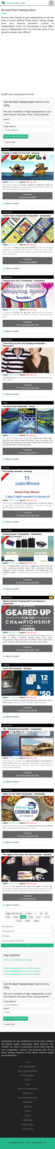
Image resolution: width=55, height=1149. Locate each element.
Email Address (9, 126)
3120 (18, 920)
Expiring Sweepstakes (27, 1071)
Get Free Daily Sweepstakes (15, 136)
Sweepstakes (7, 212)
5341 (27, 920)
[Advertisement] (27, 63)
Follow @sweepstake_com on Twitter (22, 971)
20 (46, 913)
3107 (38, 917)
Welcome (27, 1106)
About (27, 1111)
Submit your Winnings (27, 1097)
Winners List (27, 1093)
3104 (15, 917)
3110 (47, 917)
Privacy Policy (27, 1124)
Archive (27, 1079)
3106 (30, 917)
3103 (8, 917)
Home (27, 1062)
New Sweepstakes (27, 1066)
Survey (5, 403)
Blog (28, 1084)
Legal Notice (27, 1128)
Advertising (27, 1120)
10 (41, 913)
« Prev (28, 913)
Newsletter (27, 1102)
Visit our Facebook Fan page (18, 959)
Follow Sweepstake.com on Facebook (22, 968)
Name (6, 119)
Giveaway (6, 149)
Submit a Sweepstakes (27, 1088)
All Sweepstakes (27, 1075)
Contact (27, 1115)
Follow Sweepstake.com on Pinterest (22, 974)
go (27, 945)
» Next (36, 920)
